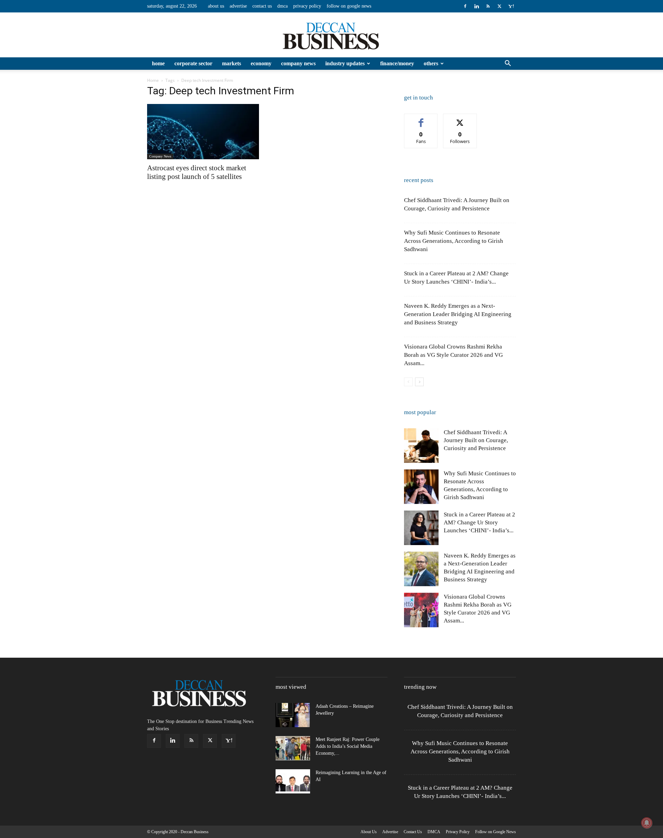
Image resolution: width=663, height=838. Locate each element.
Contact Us (262, 6)
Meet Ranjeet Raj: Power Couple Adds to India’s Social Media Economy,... (347, 746)
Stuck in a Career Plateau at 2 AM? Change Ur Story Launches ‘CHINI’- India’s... (479, 522)
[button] (507, 64)
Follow (460, 119)
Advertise (238, 6)
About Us (216, 6)
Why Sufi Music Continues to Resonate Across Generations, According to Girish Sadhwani (453, 241)
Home (158, 63)
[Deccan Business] (331, 35)
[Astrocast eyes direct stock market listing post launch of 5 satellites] (203, 131)
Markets (231, 63)
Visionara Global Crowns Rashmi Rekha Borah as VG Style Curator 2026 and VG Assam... (453, 354)
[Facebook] (465, 6)
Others (431, 63)
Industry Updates (345, 63)
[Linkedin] (476, 6)
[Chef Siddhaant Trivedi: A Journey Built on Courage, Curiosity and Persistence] (421, 445)
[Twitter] (499, 6)
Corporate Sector (193, 63)
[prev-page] (408, 382)
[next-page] (419, 382)
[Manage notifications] (646, 822)
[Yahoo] (511, 6)
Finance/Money (397, 63)
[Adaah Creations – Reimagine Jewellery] (293, 715)
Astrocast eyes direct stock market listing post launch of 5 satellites (196, 172)
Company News (298, 63)
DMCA (282, 6)
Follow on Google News (349, 6)
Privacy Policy (307, 6)
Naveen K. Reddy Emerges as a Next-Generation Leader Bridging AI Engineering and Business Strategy (457, 314)
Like (421, 119)
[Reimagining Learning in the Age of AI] (293, 781)
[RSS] (488, 6)
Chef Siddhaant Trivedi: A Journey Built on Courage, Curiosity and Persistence (476, 440)
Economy (261, 63)
